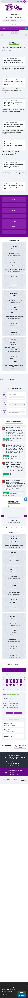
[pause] (16, 32)
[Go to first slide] (26, 35)
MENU (4, 28)
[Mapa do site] (18, 17)
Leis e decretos (12, 409)
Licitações (11, 402)
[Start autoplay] (12, 32)
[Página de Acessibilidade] (20, 17)
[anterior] (3, 670)
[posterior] (24, 670)
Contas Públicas (12, 394)
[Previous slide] (2, 35)
